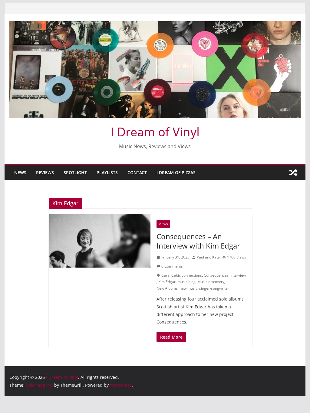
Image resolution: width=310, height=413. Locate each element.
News (20, 172)
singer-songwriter (214, 288)
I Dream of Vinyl (155, 131)
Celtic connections (186, 275)
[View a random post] (293, 172)
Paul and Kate (208, 257)
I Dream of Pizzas (176, 172)
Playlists (107, 172)
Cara (165, 275)
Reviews (45, 172)
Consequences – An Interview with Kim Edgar (198, 241)
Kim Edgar (167, 281)
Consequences (216, 275)
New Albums (167, 288)
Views (163, 224)
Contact (137, 172)
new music (188, 288)
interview (238, 275)
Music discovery (210, 281)
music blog (186, 281)
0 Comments (172, 266)
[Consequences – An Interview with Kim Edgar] (99, 241)
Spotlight (75, 172)
